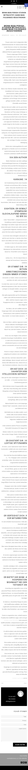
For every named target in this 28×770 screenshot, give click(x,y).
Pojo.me (12, 767)
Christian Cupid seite (17, 678)
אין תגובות (12, 35)
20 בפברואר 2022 (22, 35)
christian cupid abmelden (11, 620)
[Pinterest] (24, 762)
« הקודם (25, 683)
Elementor (16, 768)
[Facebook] (26, 762)
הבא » (2, 683)
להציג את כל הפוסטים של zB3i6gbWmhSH (10, 699)
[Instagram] (21, 762)
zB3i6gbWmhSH (5, 35)
